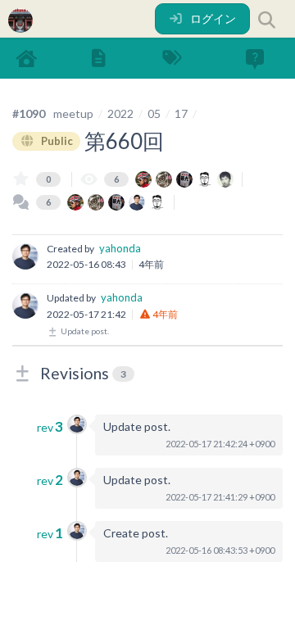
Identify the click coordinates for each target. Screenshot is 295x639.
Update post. (84, 331)
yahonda (120, 248)
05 (154, 113)
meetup (73, 113)
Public (56, 140)
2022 (120, 113)
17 (181, 113)
